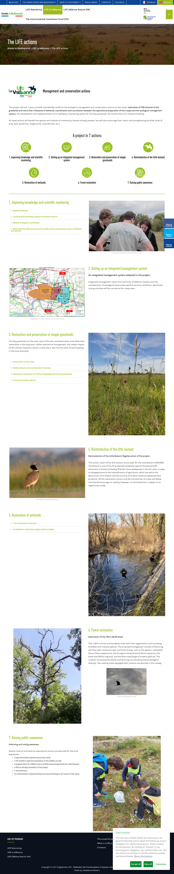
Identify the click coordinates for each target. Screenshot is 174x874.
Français (151, 2)
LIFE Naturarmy (14, 848)
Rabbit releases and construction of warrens (32, 368)
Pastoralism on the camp (23, 362)
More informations (143, 856)
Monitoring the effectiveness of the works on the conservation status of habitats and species (46, 230)
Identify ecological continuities (26, 223)
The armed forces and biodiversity (39, 2)
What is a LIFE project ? (70, 2)
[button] (47, 211)
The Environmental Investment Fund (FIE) (47, 19)
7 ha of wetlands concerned (24, 523)
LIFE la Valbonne (52, 9)
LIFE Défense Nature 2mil (19, 856)
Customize (161, 864)
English (167, 2)
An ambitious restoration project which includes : (34, 529)
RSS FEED (14, 2)
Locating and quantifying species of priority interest (35, 217)
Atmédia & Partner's (91, 870)
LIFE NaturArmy (34, 9)
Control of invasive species (24, 380)
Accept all (136, 864)
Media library (91, 2)
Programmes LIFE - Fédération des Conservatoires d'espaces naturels (86, 867)
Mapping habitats (20, 210)
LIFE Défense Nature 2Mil (76, 9)
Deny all (148, 864)
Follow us (119, 2)
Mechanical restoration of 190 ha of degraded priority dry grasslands (42, 374)
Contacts (106, 2)
